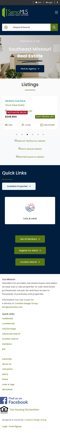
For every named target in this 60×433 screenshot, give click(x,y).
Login (49, 2)
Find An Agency (29, 68)
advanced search (11, 333)
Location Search (28, 262)
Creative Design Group (26, 303)
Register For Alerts (29, 250)
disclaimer (7, 389)
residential (7, 318)
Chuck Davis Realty (14, 105)
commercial (8, 323)
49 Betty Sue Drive (15, 101)
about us (6, 364)
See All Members (29, 239)
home (5, 379)
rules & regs (8, 384)
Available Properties (17, 186)
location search (10, 338)
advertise (7, 359)
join (4, 349)
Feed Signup (15, 426)
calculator (7, 369)
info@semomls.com (12, 307)
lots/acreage (9, 328)
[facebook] (57, 2)
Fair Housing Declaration (24, 409)
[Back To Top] (52, 425)
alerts (5, 374)
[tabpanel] (30, 113)
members (7, 344)
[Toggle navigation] (56, 12)
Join (39, 2)
